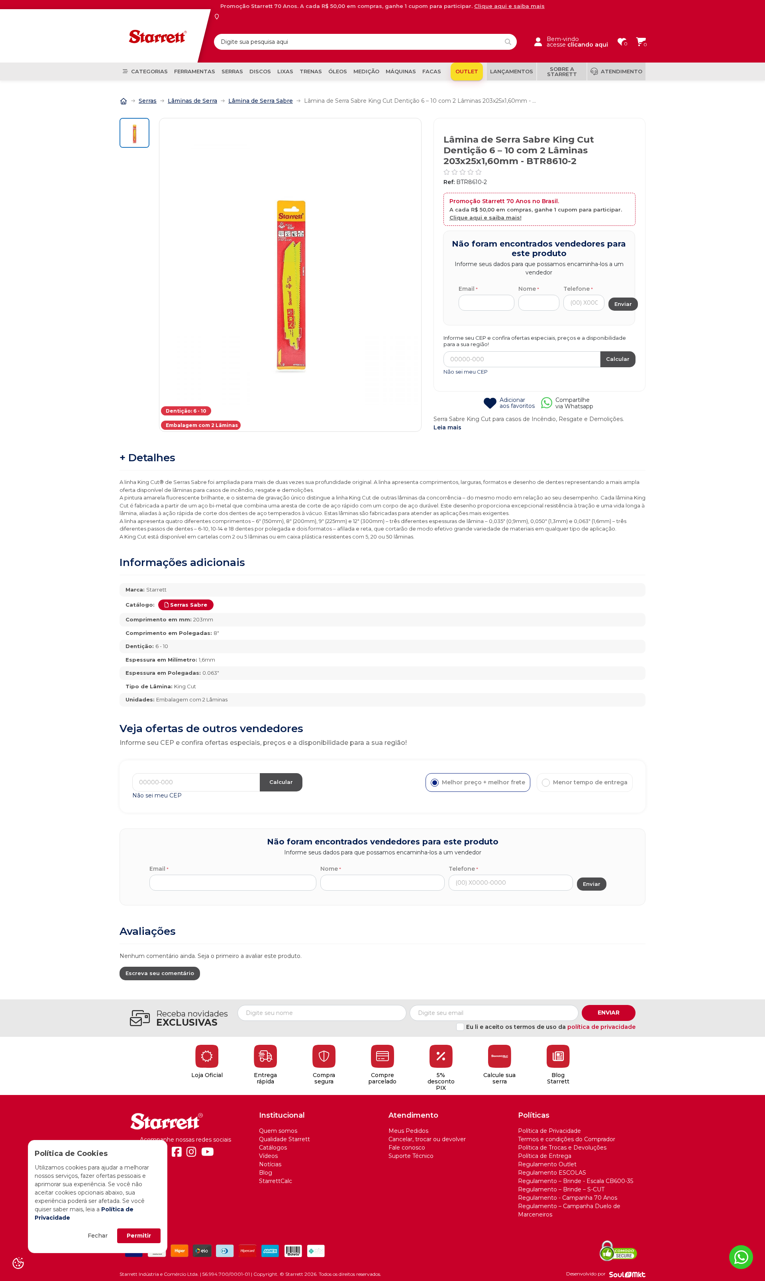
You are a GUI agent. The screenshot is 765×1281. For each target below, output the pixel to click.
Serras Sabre (188, 604)
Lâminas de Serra (192, 100)
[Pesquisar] (508, 41)
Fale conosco (406, 1147)
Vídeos (268, 1156)
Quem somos (278, 1130)
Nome (527, 288)
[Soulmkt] (627, 1274)
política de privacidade (601, 1026)
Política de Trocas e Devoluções (562, 1147)
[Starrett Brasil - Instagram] (191, 1152)
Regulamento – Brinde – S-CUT (561, 1189)
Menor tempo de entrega (590, 782)
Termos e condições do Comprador (566, 1139)
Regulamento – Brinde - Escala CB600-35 (575, 1181)
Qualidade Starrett (284, 1139)
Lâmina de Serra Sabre (260, 100)
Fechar (98, 1235)
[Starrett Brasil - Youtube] (207, 1152)
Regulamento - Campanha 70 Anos (567, 1197)
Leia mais (447, 427)
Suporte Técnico (411, 1156)
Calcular (618, 359)
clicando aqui (587, 44)
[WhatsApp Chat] (741, 1257)
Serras (148, 100)
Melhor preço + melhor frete (483, 782)
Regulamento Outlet (547, 1164)
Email (467, 288)
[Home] (124, 100)
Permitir (139, 1235)
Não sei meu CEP (465, 371)
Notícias (270, 1164)
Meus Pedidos (408, 1130)
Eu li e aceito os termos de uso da (551, 1026)
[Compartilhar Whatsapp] (546, 405)
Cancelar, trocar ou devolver (427, 1139)
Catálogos (273, 1147)
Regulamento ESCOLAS (552, 1172)
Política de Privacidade (549, 1130)
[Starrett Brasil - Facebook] (177, 1152)
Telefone (576, 288)
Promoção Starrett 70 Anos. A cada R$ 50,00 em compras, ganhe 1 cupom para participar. (382, 6)
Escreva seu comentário (160, 973)
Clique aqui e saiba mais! (485, 217)
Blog (265, 1172)
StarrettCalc (275, 1181)
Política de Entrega (544, 1156)
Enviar (609, 1012)
